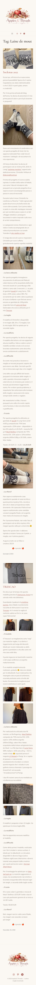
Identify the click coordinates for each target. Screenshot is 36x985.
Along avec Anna (23, 595)
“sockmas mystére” (15, 169)
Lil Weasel (13, 756)
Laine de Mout (21, 305)
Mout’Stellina (11, 432)
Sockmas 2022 (10, 72)
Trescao (9, 310)
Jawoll (13, 291)
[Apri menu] (12, 33)
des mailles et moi (17, 233)
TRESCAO (9, 587)
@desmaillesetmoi (10, 175)
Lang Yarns (28, 748)
